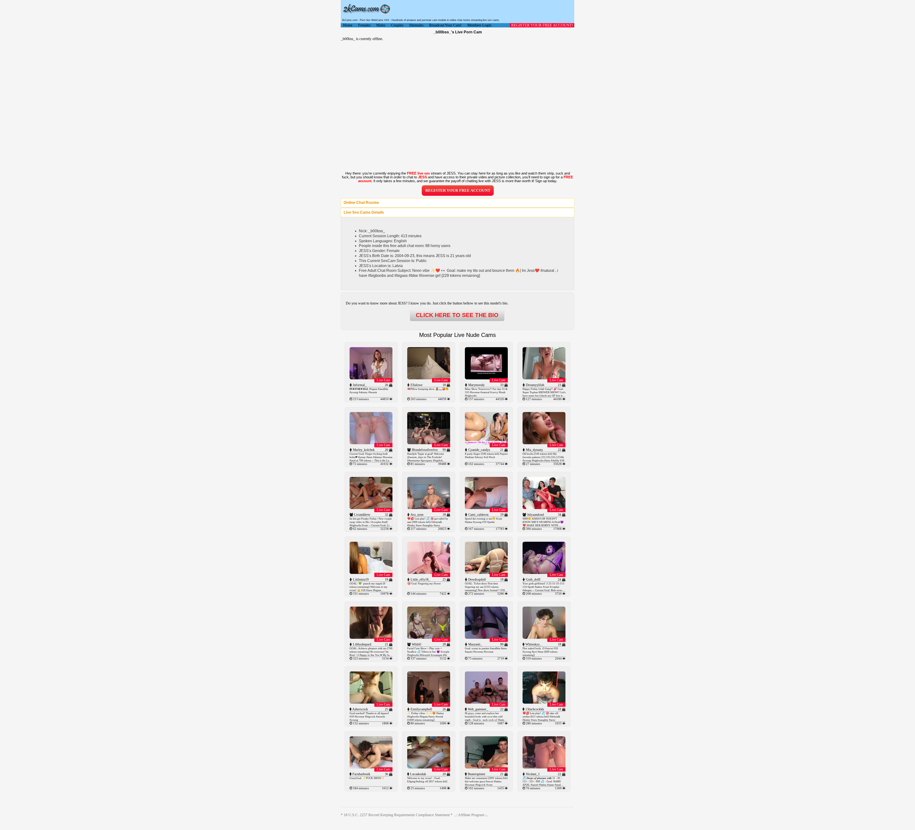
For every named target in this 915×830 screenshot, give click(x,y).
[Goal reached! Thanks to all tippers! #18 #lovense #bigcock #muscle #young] (371, 702)
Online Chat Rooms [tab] (361, 203)
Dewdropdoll (476, 579)
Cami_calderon (477, 514)
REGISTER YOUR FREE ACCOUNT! (542, 25)
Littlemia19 (360, 579)
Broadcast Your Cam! (445, 25)
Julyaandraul (535, 514)
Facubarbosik (360, 774)
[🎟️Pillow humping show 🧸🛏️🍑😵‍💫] (428, 378)
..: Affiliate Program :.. (471, 815)
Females (364, 25)
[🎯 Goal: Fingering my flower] (428, 573)
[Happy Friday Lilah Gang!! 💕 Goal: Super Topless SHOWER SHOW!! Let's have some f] (544, 378)
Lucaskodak (417, 774)
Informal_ (359, 385)
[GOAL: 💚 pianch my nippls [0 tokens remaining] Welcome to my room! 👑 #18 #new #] (371, 573)
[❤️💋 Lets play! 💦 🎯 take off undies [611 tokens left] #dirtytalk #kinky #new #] (544, 702)
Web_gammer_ (477, 709)
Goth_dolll (532, 579)
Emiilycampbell (421, 709)
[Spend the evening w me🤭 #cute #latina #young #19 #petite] (486, 508)
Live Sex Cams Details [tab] (364, 212)
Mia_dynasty (534, 450)
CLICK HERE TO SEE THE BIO (457, 315)
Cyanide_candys (478, 450)
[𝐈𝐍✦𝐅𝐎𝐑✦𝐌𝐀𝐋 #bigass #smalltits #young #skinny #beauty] (371, 378)
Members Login (479, 25)
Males (380, 25)
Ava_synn (416, 514)
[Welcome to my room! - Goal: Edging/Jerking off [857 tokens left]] (428, 767)
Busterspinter (476, 774)
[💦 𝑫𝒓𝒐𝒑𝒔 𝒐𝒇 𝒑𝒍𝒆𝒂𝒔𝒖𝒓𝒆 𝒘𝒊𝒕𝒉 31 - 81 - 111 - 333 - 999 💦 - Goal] (544, 767)
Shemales (416, 25)
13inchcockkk (534, 709)
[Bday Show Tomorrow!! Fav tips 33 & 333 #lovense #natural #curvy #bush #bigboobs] (486, 378)
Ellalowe (416, 385)
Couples (397, 25)
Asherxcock (359, 709)
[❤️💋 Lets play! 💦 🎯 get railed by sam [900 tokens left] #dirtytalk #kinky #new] (428, 508)
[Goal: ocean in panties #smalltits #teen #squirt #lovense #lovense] (486, 637)
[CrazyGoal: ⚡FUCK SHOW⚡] (371, 767)
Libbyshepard (361, 644)
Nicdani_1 (532, 774)
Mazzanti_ (474, 644)
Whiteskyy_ (532, 644)
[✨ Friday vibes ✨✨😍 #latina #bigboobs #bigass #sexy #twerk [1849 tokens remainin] (428, 702)
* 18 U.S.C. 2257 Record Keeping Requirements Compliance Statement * (396, 815)
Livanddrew (361, 514)
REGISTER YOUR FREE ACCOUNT (457, 190)
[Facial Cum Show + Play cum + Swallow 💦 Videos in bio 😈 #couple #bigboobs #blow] (428, 637)
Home (347, 25)
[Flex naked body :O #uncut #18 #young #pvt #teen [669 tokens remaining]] (544, 637)
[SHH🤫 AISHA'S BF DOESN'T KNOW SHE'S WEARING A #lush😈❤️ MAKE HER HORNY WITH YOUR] (544, 508)
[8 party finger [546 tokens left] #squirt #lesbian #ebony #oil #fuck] (486, 443)
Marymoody (476, 385)
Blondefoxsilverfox (424, 450)
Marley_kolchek (363, 450)
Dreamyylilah (534, 385)
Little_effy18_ (420, 579)
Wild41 (416, 644)
